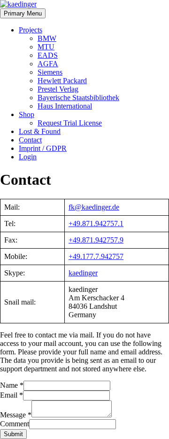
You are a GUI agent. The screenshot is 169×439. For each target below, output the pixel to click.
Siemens (50, 72)
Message (15, 415)
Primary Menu (23, 13)
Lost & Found (40, 131)
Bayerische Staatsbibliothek (78, 98)
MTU (46, 47)
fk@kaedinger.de (94, 207)
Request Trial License (70, 123)
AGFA (48, 64)
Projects (30, 30)
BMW (47, 38)
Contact (30, 140)
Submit (13, 434)
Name (11, 385)
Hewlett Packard (62, 81)
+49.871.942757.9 (96, 240)
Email (11, 395)
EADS (48, 55)
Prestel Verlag (58, 89)
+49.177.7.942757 (96, 256)
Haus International (65, 106)
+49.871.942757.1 (96, 223)
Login (28, 157)
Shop (26, 114)
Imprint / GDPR (43, 148)
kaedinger (83, 273)
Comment (14, 424)
